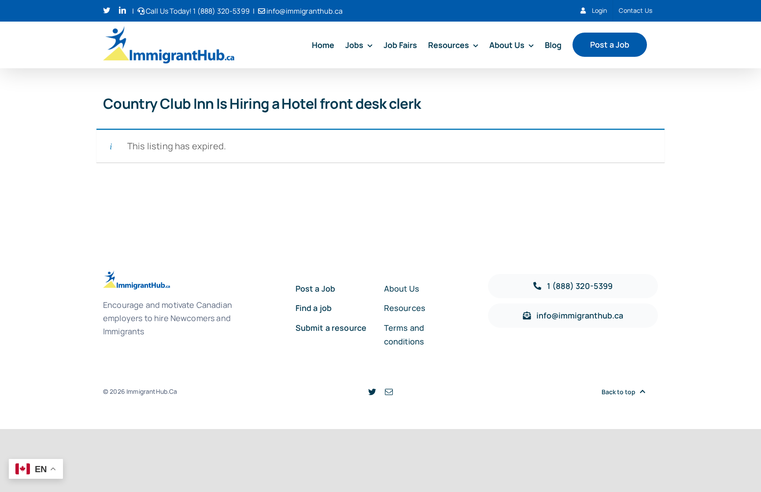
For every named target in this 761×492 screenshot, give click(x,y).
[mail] (389, 392)
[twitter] (372, 392)
